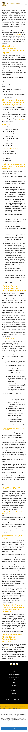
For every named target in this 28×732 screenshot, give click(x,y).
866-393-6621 (14, 690)
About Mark (14, 679)
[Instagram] (14, 664)
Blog (14, 682)
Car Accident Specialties (14, 677)
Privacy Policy (14, 701)
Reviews (14, 685)
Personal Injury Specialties (14, 674)
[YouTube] (17, 664)
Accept (14, 728)
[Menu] (26, 4)
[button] (26, 710)
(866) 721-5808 (17, 34)
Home (14, 671)
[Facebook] (11, 664)
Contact (14, 688)
